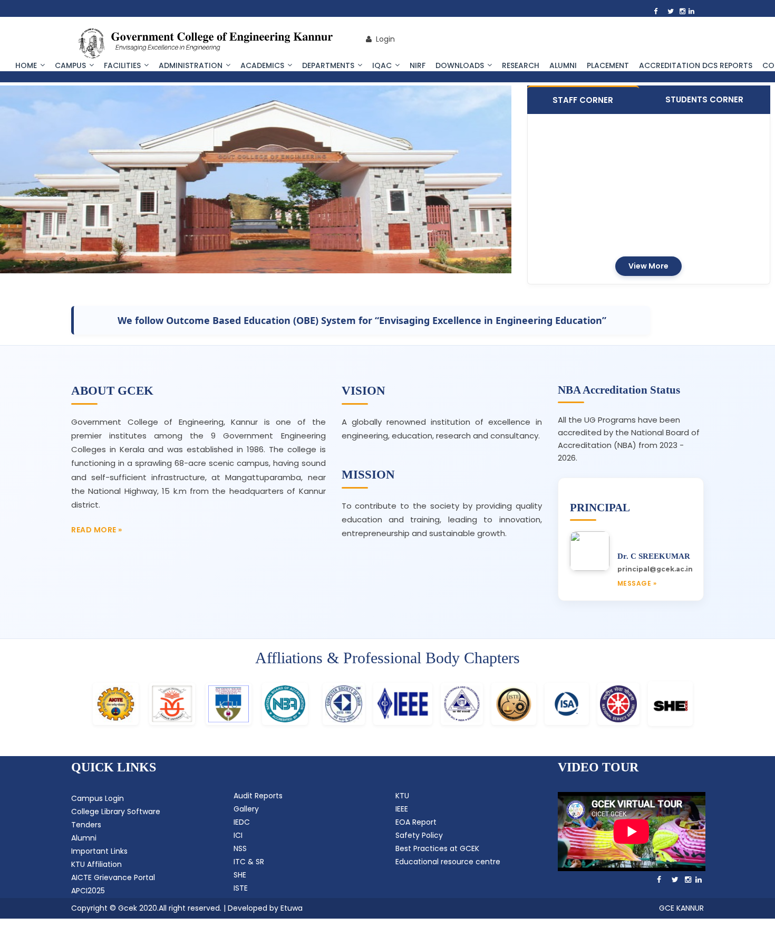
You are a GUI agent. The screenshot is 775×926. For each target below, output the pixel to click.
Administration (190, 65)
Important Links (99, 851)
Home (26, 65)
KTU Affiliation (96, 864)
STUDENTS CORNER (704, 99)
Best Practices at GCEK (437, 848)
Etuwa (291, 908)
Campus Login (97, 798)
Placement (608, 65)
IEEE (401, 809)
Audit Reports (258, 795)
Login (383, 39)
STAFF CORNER (583, 100)
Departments (328, 65)
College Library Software (115, 811)
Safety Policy (419, 835)
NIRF (417, 65)
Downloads (459, 65)
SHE (240, 875)
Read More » (96, 529)
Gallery (246, 809)
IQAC (382, 65)
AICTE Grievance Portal (113, 877)
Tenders (86, 824)
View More (648, 266)
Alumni (563, 65)
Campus (70, 65)
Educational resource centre (447, 861)
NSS (240, 848)
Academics (262, 65)
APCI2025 (88, 890)
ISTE (241, 888)
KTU (402, 795)
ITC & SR (249, 861)
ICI (238, 835)
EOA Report (416, 822)
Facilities (122, 65)
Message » (637, 583)
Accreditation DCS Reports (695, 65)
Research (520, 65)
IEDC (242, 822)
